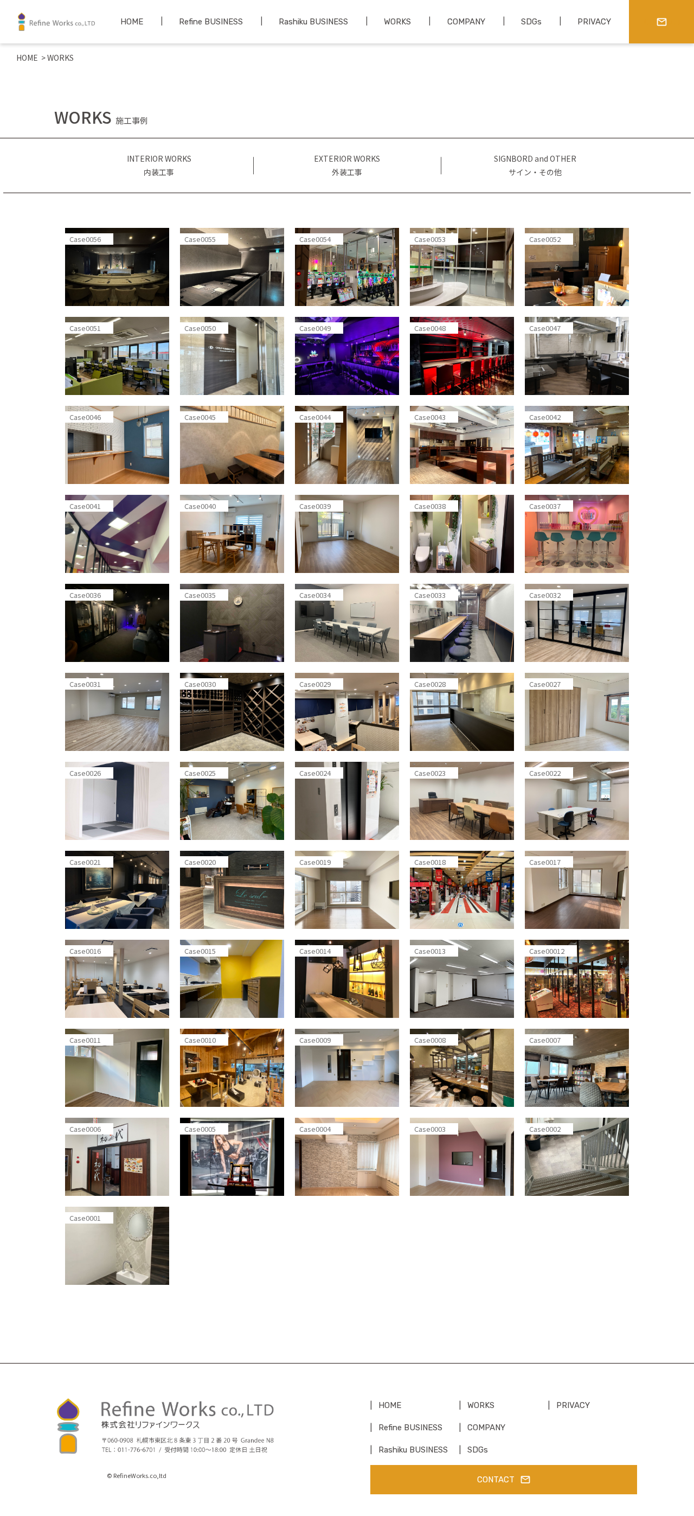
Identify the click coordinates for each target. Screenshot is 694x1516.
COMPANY (486, 1427)
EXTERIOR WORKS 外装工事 (347, 165)
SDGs (477, 1450)
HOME (27, 57)
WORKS (480, 1405)
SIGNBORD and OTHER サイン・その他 (535, 165)
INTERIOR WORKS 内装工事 (159, 165)
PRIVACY (573, 1405)
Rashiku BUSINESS (413, 1450)
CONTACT (496, 1480)
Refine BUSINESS (410, 1427)
